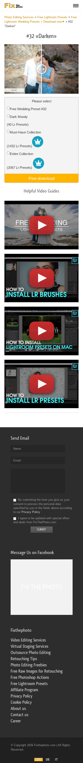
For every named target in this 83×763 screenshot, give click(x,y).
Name (17, 448)
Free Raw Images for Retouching (37, 671)
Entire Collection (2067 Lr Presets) (20, 160)
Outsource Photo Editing (31, 652)
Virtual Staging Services (29, 646)
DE (48, 759)
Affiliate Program (24, 690)
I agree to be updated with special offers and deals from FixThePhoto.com (41, 520)
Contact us (19, 715)
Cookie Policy (21, 702)
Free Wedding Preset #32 (28, 109)
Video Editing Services (28, 640)
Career (16, 721)
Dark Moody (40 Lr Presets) (18, 120)
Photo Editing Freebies (29, 665)
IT (56, 759)
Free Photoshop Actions (30, 677)
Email (17, 460)
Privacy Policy (30, 512)
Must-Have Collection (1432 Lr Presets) (24, 139)
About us (18, 708)
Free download (42, 178)
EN (39, 759)
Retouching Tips (24, 659)
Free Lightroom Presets (29, 684)
